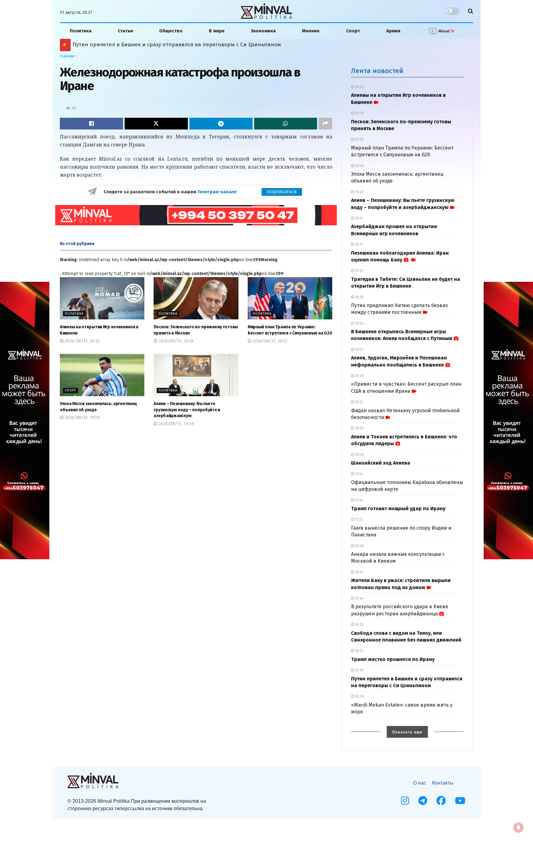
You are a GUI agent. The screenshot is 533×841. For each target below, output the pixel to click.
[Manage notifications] (518, 827)
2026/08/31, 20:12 (269, 341)
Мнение (311, 31)
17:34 (358, 500)
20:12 (358, 139)
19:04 (359, 323)
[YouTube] (460, 800)
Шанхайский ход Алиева (380, 463)
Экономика (263, 31)
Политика (81, 31)
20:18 (359, 113)
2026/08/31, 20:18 (175, 341)
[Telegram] (422, 800)
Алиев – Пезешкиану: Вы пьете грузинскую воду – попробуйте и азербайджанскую (187, 409)
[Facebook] (441, 800)
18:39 (359, 376)
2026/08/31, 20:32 (82, 341)
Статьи (125, 31)
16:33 (358, 624)
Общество (171, 31)
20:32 (359, 87)
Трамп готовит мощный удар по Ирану (398, 508)
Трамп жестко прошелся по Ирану (393, 659)
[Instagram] (405, 800)
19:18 (358, 297)
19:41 (358, 218)
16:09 (359, 696)
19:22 (358, 271)
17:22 (358, 519)
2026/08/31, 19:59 (82, 417)
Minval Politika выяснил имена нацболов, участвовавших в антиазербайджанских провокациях (196, 44)
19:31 (358, 244)
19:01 (358, 349)
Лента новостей (377, 71)
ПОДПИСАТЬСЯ (282, 192)
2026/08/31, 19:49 (175, 423)
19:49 (359, 192)
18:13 (358, 402)
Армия (393, 31)
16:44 (358, 598)
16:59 (359, 546)
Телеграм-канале (217, 192)
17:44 (358, 474)
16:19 (358, 670)
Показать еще (407, 732)
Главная (67, 56)
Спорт (353, 31)
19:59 (359, 166)
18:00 (359, 455)
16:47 (358, 572)
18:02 (359, 428)
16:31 (358, 651)
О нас (419, 783)
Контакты (442, 783)
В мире (217, 31)
